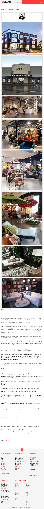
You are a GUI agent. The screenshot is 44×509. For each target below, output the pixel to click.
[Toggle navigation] (41, 2)
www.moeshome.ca (5, 437)
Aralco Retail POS (9, 440)
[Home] (11, 2)
